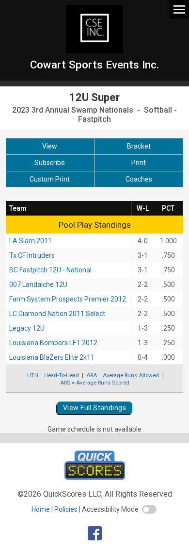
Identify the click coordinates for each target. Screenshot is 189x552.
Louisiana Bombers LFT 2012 (53, 343)
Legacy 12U (27, 328)
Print (138, 163)
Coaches (139, 179)
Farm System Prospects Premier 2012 (67, 299)
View (49, 146)
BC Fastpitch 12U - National (50, 270)
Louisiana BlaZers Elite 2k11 (51, 357)
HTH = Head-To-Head (53, 375)
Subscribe (49, 163)
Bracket (139, 146)
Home (41, 509)
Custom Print (50, 179)
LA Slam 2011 (30, 241)
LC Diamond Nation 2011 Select (57, 314)
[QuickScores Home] (94, 477)
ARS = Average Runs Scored (94, 382)
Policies (66, 509)
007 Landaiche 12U (38, 284)
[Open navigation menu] (179, 9)
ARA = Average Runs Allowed (122, 375)
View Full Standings (94, 408)
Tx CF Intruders (32, 255)
